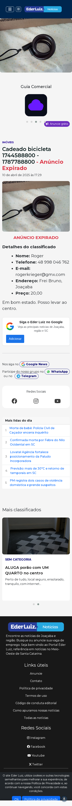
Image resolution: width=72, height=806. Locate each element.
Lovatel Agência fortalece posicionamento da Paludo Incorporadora (30, 456)
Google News (36, 364)
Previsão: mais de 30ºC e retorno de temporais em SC (37, 471)
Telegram (28, 376)
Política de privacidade (36, 688)
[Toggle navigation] (10, 9)
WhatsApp (59, 371)
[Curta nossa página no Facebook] (14, 401)
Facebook (37, 746)
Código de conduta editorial (36, 703)
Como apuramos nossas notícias (36, 710)
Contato (36, 681)
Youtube (38, 755)
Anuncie (36, 673)
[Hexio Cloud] (36, 105)
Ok (16, 799)
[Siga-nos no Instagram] (36, 401)
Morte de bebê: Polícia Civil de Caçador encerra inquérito (31, 430)
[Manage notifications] (64, 799)
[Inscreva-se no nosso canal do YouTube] (57, 401)
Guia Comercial (36, 86)
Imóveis (8, 142)
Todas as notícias (36, 718)
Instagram (37, 738)
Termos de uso (36, 695)
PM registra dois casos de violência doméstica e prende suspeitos (36, 483)
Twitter (37, 764)
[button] (27, 122)
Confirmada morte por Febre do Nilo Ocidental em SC (37, 442)
